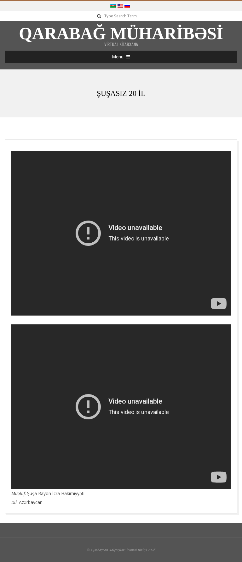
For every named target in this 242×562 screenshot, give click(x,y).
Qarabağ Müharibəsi (121, 33)
